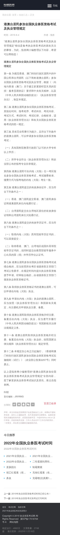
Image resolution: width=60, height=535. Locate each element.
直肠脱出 (11, 467)
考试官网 (12, 507)
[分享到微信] (28, 404)
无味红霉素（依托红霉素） (43, 472)
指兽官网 (21, 507)
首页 (14, 14)
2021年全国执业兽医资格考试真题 (43, 456)
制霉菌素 (37, 467)
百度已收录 (50, 403)
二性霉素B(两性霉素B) (43, 461)
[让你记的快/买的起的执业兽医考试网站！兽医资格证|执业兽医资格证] (7, 5)
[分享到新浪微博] (14, 404)
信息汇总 (23, 14)
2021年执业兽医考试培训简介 (14, 510)
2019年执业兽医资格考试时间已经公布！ (31, 493)
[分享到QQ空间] (19, 404)
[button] (53, 5)
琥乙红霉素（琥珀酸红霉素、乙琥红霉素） (17, 472)
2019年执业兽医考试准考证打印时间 (29, 498)
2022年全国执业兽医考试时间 (28, 443)
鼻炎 (8, 478)
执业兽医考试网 (27, 515)
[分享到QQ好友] (23, 404)
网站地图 (14, 521)
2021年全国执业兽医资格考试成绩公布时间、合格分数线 (17, 456)
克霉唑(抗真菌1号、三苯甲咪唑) (43, 478)
